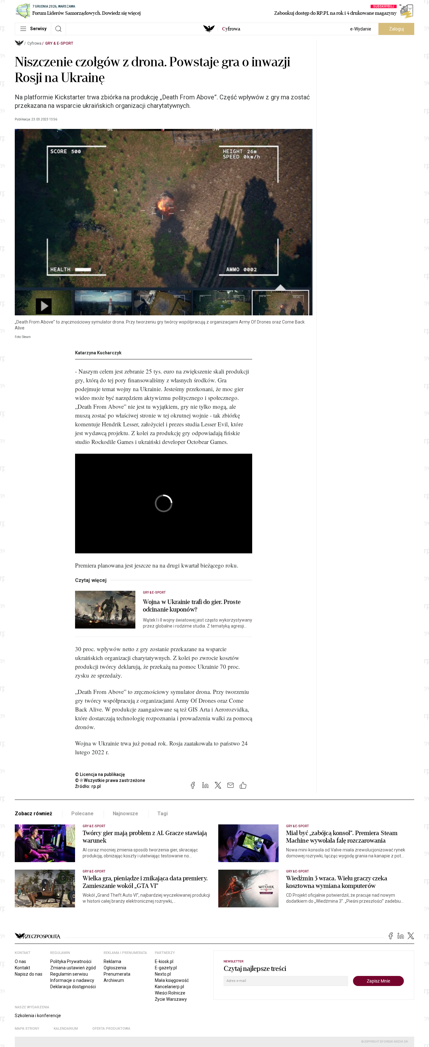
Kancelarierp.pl (169, 986)
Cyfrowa (34, 43)
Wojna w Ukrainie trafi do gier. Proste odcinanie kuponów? (192, 605)
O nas (20, 961)
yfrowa (231, 29)
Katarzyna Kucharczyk (98, 352)
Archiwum (114, 980)
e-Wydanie (360, 28)
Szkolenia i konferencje (38, 1015)
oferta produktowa (111, 1029)
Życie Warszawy (171, 999)
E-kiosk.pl (164, 961)
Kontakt (22, 967)
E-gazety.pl (166, 967)
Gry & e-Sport (59, 43)
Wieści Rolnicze (170, 992)
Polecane (82, 814)
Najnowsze (125, 814)
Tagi (162, 814)
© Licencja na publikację (100, 774)
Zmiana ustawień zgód (73, 967)
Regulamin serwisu (69, 974)
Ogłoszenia (115, 967)
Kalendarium (66, 1029)
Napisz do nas (28, 974)
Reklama (112, 961)
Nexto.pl (163, 974)
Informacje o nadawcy (72, 980)
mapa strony (27, 1029)
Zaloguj (396, 28)
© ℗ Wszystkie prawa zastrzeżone (110, 780)
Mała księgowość (172, 980)
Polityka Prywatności (70, 961)
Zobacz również (33, 814)
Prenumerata (117, 974)
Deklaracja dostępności (73, 986)
